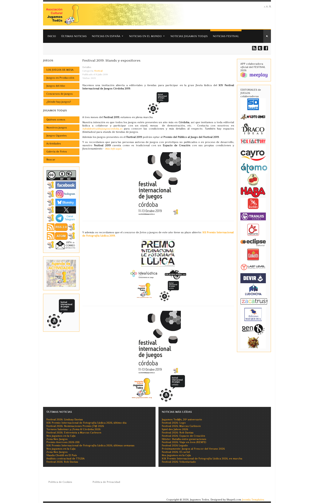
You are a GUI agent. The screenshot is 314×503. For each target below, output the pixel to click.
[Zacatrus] (253, 301)
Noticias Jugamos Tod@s (189, 36)
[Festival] (61, 312)
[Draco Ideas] (253, 128)
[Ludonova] (253, 289)
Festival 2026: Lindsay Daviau (64, 419)
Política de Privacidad (106, 482)
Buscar (50, 159)
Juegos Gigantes (56, 135)
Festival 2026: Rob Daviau (62, 461)
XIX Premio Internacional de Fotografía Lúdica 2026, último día (86, 422)
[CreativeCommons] (61, 175)
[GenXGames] (253, 328)
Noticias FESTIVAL (226, 36)
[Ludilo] (253, 203)
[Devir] (253, 277)
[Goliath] (253, 254)
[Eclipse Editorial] (253, 242)
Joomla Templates (253, 499)
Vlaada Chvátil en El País (61, 455)
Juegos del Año (55, 85)
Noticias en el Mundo (145, 36)
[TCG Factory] (253, 141)
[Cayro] (253, 154)
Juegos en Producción (60, 77)
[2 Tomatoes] (253, 179)
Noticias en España (106, 36)
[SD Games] (253, 104)
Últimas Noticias (74, 36)
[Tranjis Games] (253, 216)
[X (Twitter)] (61, 209)
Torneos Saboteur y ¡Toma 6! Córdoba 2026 (73, 429)
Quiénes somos (55, 119)
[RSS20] (61, 226)
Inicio (51, 36)
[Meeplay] (253, 74)
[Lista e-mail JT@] (61, 244)
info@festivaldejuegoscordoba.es (102, 128)
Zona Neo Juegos (57, 439)
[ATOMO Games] (253, 167)
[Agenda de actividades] (61, 273)
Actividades (53, 143)
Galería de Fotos (56, 151)
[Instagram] (61, 194)
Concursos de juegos (59, 93)
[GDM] (253, 342)
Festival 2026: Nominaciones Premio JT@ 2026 (75, 426)
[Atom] (61, 236)
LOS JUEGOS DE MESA (59, 69)
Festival (98, 71)
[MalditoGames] (253, 116)
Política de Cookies (60, 482)
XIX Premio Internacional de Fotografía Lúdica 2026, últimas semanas (90, 445)
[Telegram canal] (61, 218)
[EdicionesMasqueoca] (253, 314)
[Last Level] (253, 266)
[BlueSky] (61, 202)
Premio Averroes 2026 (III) (62, 442)
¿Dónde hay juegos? (58, 101)
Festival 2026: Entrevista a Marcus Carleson (73, 432)
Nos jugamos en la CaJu (61, 436)
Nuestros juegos (56, 127)
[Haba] (253, 191)
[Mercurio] (253, 229)
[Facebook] (61, 185)
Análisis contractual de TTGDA (65, 458)
